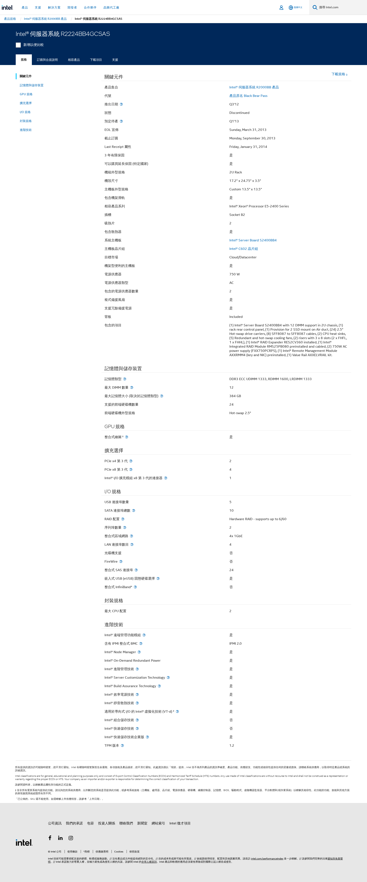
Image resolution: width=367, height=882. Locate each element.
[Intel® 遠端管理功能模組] (144, 635)
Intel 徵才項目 (180, 823)
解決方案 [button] (54, 7)
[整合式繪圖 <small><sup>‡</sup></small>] (126, 437)
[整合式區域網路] (131, 536)
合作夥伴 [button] (90, 7)
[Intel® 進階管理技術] (137, 669)
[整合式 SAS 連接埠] (136, 570)
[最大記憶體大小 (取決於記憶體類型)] (161, 396)
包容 (90, 823)
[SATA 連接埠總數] (133, 510)
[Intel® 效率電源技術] (137, 694)
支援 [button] (38, 7)
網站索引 (158, 823)
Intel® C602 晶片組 (243, 249)
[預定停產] (121, 121)
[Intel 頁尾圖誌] (24, 842)
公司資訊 (55, 823)
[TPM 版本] (122, 745)
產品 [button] (25, 7)
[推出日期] (121, 104)
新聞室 (142, 823)
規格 (24, 60)
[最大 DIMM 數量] (131, 387)
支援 (115, 60)
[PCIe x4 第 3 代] (130, 461)
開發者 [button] (72, 7)
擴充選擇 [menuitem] (26, 103)
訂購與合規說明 (47, 60)
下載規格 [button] (338, 74)
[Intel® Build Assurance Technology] (159, 686)
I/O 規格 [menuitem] (25, 112)
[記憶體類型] (124, 379)
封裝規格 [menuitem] (26, 121)
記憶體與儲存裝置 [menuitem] (32, 85)
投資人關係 (106, 823)
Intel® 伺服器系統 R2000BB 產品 (254, 87)
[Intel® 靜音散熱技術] (137, 703)
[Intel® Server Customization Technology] (168, 677)
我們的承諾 (74, 823)
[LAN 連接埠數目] (132, 544)
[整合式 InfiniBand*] (135, 587)
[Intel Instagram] (71, 838)
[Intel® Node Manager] (139, 652)
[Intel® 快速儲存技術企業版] (147, 737)
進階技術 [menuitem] (26, 130)
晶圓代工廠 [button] (111, 7)
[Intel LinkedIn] (60, 838)
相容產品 (74, 60)
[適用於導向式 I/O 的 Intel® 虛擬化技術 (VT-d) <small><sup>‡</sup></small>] (177, 711)
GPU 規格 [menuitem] (26, 94)
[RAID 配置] (122, 519)
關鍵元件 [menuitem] (26, 76)
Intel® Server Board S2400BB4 (253, 240)
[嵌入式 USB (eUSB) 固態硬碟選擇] (158, 578)
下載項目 (96, 60)
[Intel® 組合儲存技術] (137, 720)
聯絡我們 (126, 823)
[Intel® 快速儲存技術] (137, 728)
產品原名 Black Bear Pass (248, 96)
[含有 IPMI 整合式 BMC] (140, 643)
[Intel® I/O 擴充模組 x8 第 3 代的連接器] (165, 478)
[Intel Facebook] (50, 838)
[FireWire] (121, 561)
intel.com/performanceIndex (267, 858)
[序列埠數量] (124, 527)
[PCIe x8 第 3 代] (130, 469)
